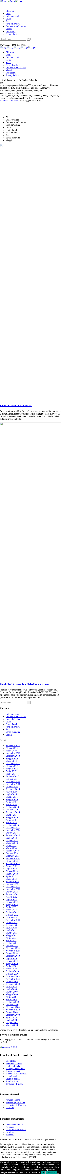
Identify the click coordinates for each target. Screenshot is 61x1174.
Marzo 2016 (11, 804)
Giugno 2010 (12, 961)
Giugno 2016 (12, 797)
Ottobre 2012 (12, 892)
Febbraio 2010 (12, 971)
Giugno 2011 (11, 933)
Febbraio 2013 (12, 881)
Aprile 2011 (11, 938)
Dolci (8, 721)
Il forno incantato (13, 1071)
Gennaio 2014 (12, 853)
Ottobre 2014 (12, 833)
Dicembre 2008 (13, 1007)
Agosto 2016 (11, 792)
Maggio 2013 (12, 874)
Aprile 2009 (11, 997)
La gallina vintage (14, 1076)
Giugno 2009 (12, 992)
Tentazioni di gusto (14, 1084)
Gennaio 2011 (12, 945)
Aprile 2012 (11, 907)
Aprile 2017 (11, 771)
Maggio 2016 (12, 799)
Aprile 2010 (11, 966)
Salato (8, 729)
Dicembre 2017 (13, 763)
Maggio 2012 (12, 904)
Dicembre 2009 (13, 976)
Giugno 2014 (12, 840)
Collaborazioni (12, 714)
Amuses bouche (13, 1100)
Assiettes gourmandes (15, 1102)
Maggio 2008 (12, 1025)
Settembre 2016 (13, 789)
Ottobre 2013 (12, 861)
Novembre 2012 (13, 889)
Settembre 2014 (13, 835)
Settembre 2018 (13, 756)
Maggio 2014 (12, 843)
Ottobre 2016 (12, 786)
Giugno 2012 (12, 902)
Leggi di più (51, 1172)
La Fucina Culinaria (9, 100)
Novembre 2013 (13, 858)
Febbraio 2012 (12, 912)
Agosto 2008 (11, 1017)
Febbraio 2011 (12, 943)
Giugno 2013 (12, 871)
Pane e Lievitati (13, 727)
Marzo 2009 (11, 999)
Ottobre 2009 (12, 981)
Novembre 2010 (13, 950)
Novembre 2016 (13, 784)
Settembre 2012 (13, 894)
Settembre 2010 (13, 956)
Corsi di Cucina (13, 719)
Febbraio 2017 (12, 776)
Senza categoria (13, 732)
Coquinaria (11, 1061)
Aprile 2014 (11, 845)
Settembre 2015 (13, 812)
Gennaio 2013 (12, 884)
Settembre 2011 (13, 925)
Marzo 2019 (11, 750)
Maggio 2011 (12, 935)
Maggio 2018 (12, 758)
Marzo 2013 (11, 879)
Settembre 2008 (13, 1015)
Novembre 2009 (13, 979)
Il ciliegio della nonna (15, 1068)
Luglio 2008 (11, 1020)
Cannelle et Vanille (14, 1124)
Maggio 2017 (12, 768)
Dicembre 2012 (13, 886)
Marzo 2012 (11, 909)
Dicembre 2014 (13, 827)
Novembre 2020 (13, 745)
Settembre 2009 (13, 984)
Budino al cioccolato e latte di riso (16, 405)
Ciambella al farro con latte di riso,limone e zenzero (24, 684)
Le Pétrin (10, 1107)
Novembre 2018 (13, 753)
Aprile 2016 (11, 802)
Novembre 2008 (13, 1009)
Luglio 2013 (11, 868)
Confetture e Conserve (16, 716)
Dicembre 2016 (13, 781)
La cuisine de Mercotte (16, 1105)
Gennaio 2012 (12, 915)
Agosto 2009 (11, 986)
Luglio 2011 (11, 930)
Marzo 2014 (11, 848)
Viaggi (9, 734)
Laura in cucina (13, 1079)
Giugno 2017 (12, 766)
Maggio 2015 (12, 817)
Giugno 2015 (12, 815)
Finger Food (11, 724)
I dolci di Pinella (13, 1066)
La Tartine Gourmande (16, 1129)
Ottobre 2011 (11, 922)
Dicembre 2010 (13, 948)
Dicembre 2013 (13, 856)
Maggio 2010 (12, 963)
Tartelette (10, 1134)
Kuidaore (10, 1127)
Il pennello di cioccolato (16, 1073)
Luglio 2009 (11, 989)
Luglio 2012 (11, 899)
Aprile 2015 (11, 820)
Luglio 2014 (11, 838)
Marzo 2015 (11, 822)
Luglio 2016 (11, 794)
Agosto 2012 (11, 897)
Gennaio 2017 (12, 779)
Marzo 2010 (11, 968)
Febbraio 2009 (12, 1002)
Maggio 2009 (12, 994)
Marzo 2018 (11, 761)
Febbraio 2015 (12, 825)
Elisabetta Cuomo (14, 1063)
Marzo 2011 (11, 940)
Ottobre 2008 (12, 1012)
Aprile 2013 (11, 876)
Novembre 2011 (13, 920)
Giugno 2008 (12, 1022)
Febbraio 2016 (12, 807)
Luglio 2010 (11, 958)
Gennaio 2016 (12, 809)
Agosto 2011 (11, 927)
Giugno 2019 (12, 748)
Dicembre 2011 (12, 917)
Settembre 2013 (13, 863)
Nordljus (9, 1132)
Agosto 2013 (11, 866)
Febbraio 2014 (12, 850)
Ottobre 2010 (12, 953)
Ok (43, 1172)
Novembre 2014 (13, 830)
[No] (58, 1173)
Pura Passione (12, 1081)
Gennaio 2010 (12, 974)
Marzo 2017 (11, 774)
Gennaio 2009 (12, 1004)
